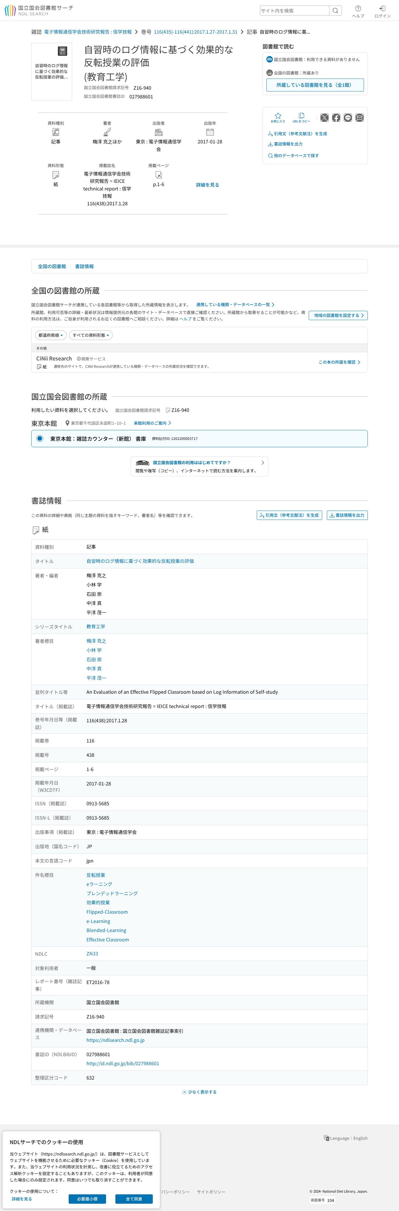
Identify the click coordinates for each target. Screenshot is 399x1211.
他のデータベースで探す (296, 155)
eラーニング (99, 883)
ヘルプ (358, 15)
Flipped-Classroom (107, 911)
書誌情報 (84, 266)
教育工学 (95, 626)
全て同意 (134, 1199)
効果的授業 (98, 902)
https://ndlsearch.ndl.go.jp (115, 1039)
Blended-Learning (106, 930)
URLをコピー (301, 121)
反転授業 (95, 874)
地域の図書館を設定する (336, 315)
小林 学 (94, 649)
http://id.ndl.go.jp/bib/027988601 (122, 1063)
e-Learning (98, 920)
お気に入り (278, 121)
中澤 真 (94, 668)
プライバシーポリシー (169, 1192)
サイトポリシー (211, 1192)
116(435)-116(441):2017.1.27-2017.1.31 (195, 31)
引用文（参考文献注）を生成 (300, 133)
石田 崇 (94, 659)
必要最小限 (87, 1199)
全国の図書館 (52, 266)
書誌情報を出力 (288, 144)
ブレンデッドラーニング (112, 893)
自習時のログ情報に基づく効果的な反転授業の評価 (140, 560)
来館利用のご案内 (150, 423)
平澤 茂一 (96, 677)
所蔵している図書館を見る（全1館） (315, 84)
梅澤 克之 (96, 640)
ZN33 (92, 953)
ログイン (382, 15)
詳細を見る (207, 184)
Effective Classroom (107, 939)
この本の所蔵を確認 (337, 362)
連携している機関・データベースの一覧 (233, 304)
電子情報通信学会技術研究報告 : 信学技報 (88, 31)
